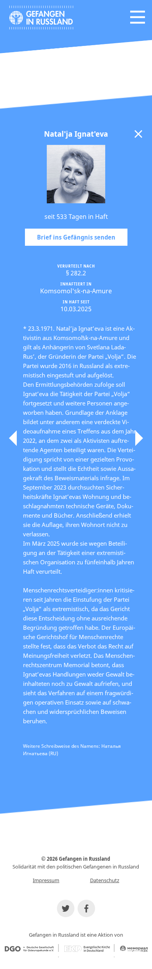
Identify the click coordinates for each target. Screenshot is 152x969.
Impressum (46, 880)
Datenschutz (104, 880)
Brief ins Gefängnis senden (76, 237)
